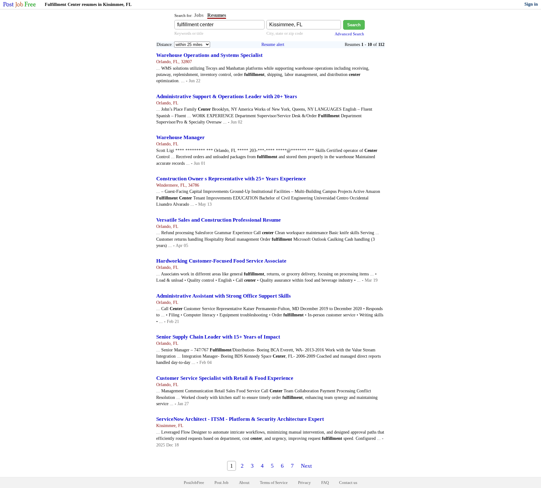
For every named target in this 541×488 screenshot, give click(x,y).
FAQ (325, 482)
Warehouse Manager (180, 137)
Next (306, 466)
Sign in (531, 4)
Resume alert (272, 44)
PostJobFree (194, 482)
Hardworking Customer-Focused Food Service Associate (221, 261)
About (244, 482)
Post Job (221, 482)
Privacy (304, 482)
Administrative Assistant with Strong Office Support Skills (223, 296)
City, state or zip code (284, 33)
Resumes (216, 15)
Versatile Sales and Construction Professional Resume (218, 220)
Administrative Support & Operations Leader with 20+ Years (226, 96)
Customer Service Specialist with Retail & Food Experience (224, 378)
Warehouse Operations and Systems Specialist (209, 55)
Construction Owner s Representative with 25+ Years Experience (231, 179)
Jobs (199, 15)
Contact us (348, 482)
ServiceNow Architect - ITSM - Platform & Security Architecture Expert (240, 419)
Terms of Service (274, 482)
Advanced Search (349, 34)
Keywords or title (189, 33)
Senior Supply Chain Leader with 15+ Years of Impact (218, 337)
